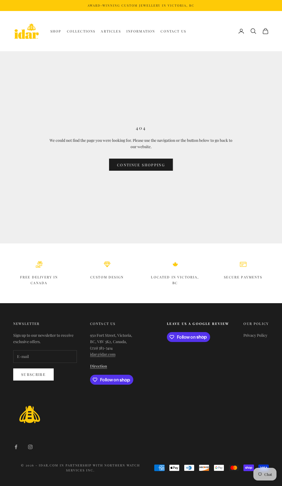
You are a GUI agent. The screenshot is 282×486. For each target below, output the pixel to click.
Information (140, 31)
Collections (81, 31)
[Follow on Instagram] (30, 447)
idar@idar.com (102, 354)
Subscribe (33, 374)
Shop (55, 31)
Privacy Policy (255, 335)
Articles (111, 31)
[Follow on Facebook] (16, 447)
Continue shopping (141, 164)
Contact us (173, 31)
